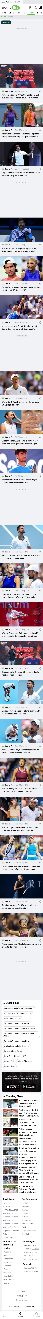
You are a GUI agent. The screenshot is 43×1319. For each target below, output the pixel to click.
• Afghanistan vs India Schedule (31, 1272)
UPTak (19, 2)
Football (22, 13)
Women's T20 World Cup (10, 1213)
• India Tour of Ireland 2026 (31, 1259)
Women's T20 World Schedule (10, 1217)
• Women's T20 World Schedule (31, 1268)
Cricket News (8, 1238)
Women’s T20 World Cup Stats (10, 1220)
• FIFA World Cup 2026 (31, 1249)
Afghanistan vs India (11, 1231)
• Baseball (25, 1234)
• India (5, 1255)
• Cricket (25, 1203)
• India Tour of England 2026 (28, 1256)
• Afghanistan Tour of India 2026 (31, 1252)
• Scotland (7, 1273)
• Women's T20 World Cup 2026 (31, 1246)
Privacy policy (21, 1296)
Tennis (31, 13)
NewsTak (13, 2)
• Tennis (25, 1213)
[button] (6, 22)
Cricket (12, 13)
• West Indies (8, 1276)
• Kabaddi (25, 1217)
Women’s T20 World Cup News (10, 1227)
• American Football (29, 1231)
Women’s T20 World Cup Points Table (10, 1224)
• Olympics (26, 1206)
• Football (25, 1210)
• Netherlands (8, 1262)
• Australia (7, 1252)
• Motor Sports (27, 1224)
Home (3, 13)
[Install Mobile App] (30, 7)
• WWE (24, 1227)
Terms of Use (21, 1300)
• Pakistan (7, 1266)
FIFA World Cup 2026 (10, 1210)
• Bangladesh (8, 1259)
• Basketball (26, 1220)
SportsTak (5, 2)
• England (6, 1269)
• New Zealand (8, 1280)
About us (21, 1291)
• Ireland (6, 1283)
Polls (5, 1234)
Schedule (6, 1206)
